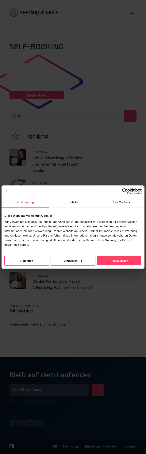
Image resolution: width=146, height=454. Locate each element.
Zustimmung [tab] (25, 202)
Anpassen (71, 260)
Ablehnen (26, 260)
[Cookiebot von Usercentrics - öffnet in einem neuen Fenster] (125, 191)
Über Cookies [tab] (121, 202)
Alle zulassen (119, 260)
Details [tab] (73, 202)
